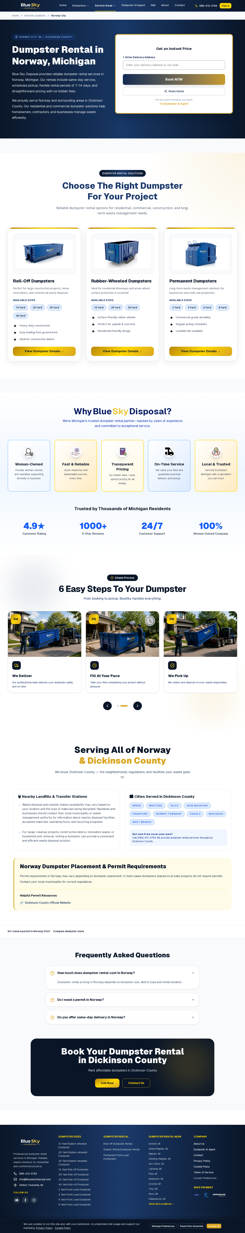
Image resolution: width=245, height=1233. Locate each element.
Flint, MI (153, 1173)
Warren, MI (154, 1153)
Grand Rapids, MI (158, 1148)
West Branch (142, 822)
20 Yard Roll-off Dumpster (73, 1174)
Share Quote (176, 91)
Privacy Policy (202, 1161)
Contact (180, 5)
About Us (199, 1143)
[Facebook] (25, 1200)
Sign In (226, 5)
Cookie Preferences (205, 1178)
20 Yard (37, 307)
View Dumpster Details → (44, 351)
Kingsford (140, 813)
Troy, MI (153, 1188)
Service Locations (34, 15)
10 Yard (20, 307)
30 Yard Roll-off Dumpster (73, 1179)
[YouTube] (16, 1200)
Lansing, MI (155, 1168)
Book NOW (174, 79)
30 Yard (54, 307)
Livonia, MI (155, 1183)
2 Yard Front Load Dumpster (74, 1189)
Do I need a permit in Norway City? (29, 931)
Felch (175, 805)
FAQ (153, 5)
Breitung (155, 805)
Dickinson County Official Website (45, 903)
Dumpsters (79, 5)
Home (63, 5)
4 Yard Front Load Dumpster (74, 1194)
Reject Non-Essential (191, 1226)
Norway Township (169, 813)
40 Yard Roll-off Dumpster (73, 1184)
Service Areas (103, 5)
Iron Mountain (197, 805)
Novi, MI (153, 1193)
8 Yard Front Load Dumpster (74, 1204)
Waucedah (216, 813)
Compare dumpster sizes (68, 931)
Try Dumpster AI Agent (174, 103)
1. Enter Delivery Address (139, 57)
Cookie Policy (202, 1166)
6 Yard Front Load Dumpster (74, 1199)
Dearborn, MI (156, 1178)
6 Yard (207, 307)
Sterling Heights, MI (160, 1158)
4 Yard (192, 307)
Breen (137, 805)
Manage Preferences (163, 1226)
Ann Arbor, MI (156, 1163)
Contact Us (136, 1083)
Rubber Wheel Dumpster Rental (121, 1149)
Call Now (107, 1083)
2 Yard (176, 307)
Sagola (195, 813)
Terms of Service (203, 1172)
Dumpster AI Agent (133, 5)
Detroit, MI (154, 1143)
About (165, 5)
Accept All (214, 1226)
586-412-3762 (28, 1173)
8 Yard (223, 307)
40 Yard (20, 315)
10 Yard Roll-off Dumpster (73, 1169)
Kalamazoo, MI (157, 1198)
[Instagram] (34, 1200)
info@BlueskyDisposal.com (35, 1179)
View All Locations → (162, 1203)
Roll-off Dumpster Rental (117, 1143)
